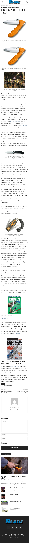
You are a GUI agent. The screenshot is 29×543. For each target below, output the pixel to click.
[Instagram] (12, 527)
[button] (2, 2)
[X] (20, 527)
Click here (17, 333)
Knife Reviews (8, 383)
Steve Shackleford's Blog (7, 385)
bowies (18, 121)
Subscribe (11, 533)
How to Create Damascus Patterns (16, 501)
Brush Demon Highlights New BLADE (6, 392)
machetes (13, 121)
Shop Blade (20, 534)
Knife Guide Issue (14, 366)
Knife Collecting (8, 5)
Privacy (17, 537)
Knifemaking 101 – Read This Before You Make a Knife (14, 477)
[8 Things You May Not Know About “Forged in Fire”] (3, 489)
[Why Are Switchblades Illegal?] (4, 509)
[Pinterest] (16, 527)
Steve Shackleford (4, 14)
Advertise (17, 533)
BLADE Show (13, 534)
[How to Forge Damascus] (3, 496)
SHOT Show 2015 (22, 383)
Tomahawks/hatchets (7, 116)
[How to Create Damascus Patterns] (4, 503)
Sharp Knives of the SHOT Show (13, 11)
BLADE (21, 285)
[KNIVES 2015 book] (14, 305)
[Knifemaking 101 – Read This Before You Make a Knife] (14, 465)
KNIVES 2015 (4, 318)
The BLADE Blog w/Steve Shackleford (13, 7)
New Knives (15, 383)
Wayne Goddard (4, 479)
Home (2, 5)
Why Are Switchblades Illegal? (15, 508)
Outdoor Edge (23, 125)
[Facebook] (8, 527)
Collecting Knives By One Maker (22, 392)
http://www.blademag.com (14, 409)
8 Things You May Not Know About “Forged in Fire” (18, 488)
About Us (5, 533)
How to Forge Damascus (14, 494)
